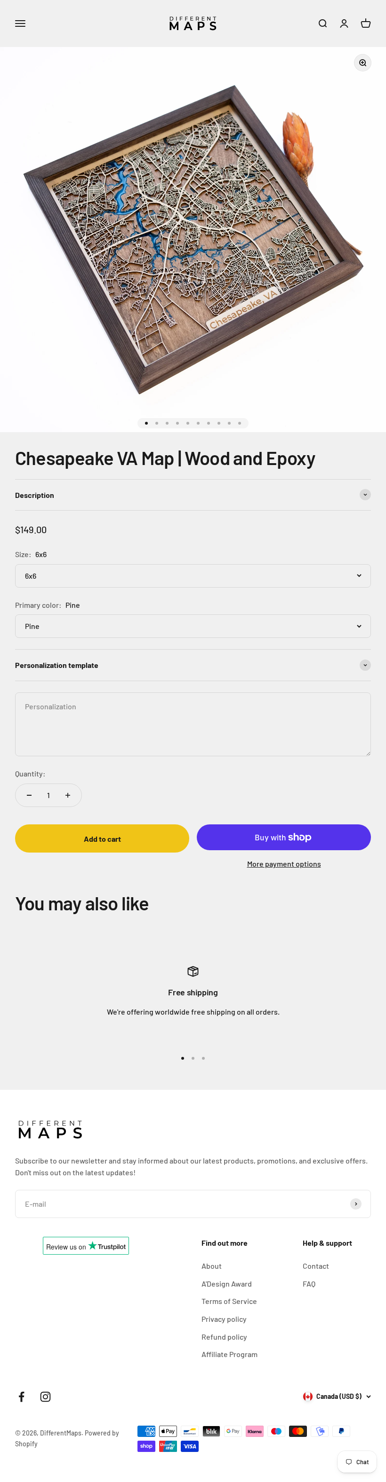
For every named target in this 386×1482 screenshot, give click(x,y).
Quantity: (30, 773)
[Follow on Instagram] (45, 1396)
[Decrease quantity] (29, 795)
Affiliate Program (229, 1354)
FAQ (309, 1283)
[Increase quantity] (67, 795)
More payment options (284, 863)
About (211, 1265)
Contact (316, 1265)
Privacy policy (224, 1318)
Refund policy (224, 1336)
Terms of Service (229, 1300)
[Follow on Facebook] (21, 1396)
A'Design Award (226, 1283)
